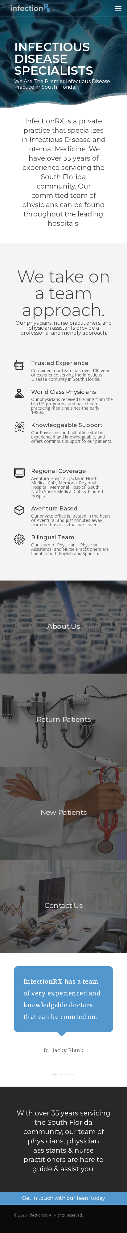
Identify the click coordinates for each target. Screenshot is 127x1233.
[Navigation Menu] (118, 8)
